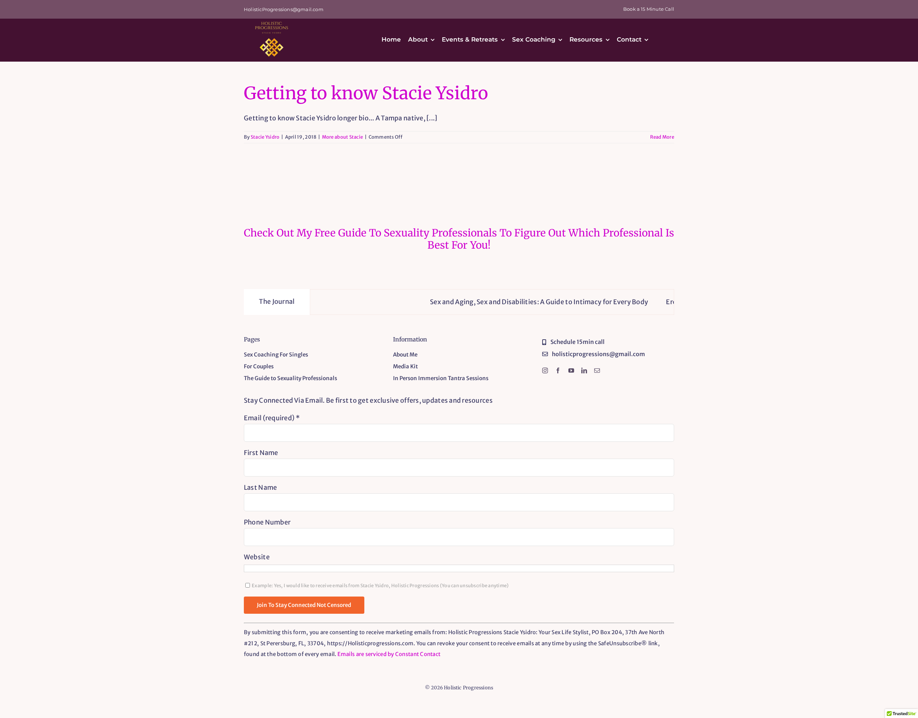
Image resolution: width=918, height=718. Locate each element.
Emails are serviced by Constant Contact (389, 654)
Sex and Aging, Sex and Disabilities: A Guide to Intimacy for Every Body (512, 302)
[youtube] (571, 370)
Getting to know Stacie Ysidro (366, 93)
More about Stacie (342, 137)
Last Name (260, 487)
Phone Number (267, 522)
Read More (662, 137)
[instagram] (545, 370)
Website (257, 557)
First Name (261, 453)
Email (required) (272, 418)
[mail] (597, 370)
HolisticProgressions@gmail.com (283, 9)
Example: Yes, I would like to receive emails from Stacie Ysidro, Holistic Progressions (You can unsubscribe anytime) (380, 585)
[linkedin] (584, 370)
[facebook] (558, 370)
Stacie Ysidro (265, 137)
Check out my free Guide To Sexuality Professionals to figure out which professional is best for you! (459, 239)
